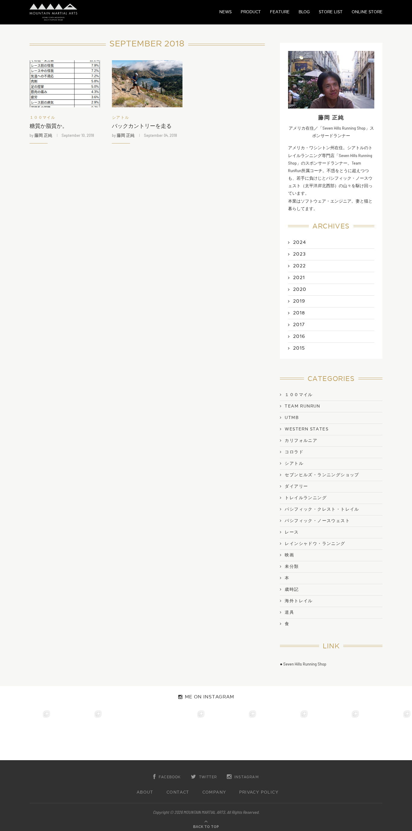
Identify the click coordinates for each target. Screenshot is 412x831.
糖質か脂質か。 (49, 126)
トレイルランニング (306, 498)
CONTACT (177, 792)
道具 (289, 612)
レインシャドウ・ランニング (315, 544)
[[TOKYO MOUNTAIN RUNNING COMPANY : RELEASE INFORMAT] (129, 734)
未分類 (292, 567)
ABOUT (145, 792)
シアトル (120, 118)
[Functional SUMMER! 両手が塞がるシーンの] (232, 734)
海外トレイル (298, 601)
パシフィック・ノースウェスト (317, 521)
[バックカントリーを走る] (147, 83)
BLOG (304, 11)
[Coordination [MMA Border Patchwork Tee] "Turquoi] (77, 734)
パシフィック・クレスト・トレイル (322, 509)
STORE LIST (331, 11)
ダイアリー (296, 486)
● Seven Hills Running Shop (303, 663)
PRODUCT (251, 11)
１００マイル (42, 118)
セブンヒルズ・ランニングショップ (322, 475)
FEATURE (280, 11)
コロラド (294, 452)
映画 (289, 555)
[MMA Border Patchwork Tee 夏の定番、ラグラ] (335, 734)
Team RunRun (302, 406)
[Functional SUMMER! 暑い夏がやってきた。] (386, 734)
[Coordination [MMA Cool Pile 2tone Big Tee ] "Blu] (26, 734)
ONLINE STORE (367, 11)
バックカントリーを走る (142, 126)
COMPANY (214, 792)
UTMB (292, 418)
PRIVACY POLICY (259, 792)
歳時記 (292, 589)
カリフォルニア (301, 441)
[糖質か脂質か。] (65, 83)
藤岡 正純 (43, 135)
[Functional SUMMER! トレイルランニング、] (180, 734)
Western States (306, 429)
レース (292, 532)
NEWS (225, 11)
